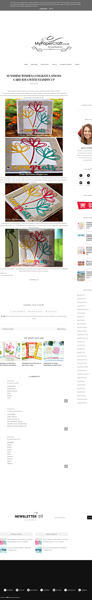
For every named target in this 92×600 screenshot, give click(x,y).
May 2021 (80, 295)
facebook (80, 178)
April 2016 (80, 392)
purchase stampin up (44, 316)
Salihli (9, 452)
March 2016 (80, 395)
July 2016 (80, 381)
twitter (88, 178)
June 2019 (80, 306)
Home (26, 64)
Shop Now (34, 64)
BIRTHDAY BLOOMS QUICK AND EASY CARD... (31, 364)
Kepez (9, 461)
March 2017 (80, 356)
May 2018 (80, 316)
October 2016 (81, 370)
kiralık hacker (11, 389)
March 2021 (80, 298)
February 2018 (81, 327)
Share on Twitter (36, 311)
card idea (24, 316)
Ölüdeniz (10, 463)
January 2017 (81, 363)
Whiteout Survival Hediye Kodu (17, 426)
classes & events (66, 64)
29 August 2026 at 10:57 (13, 439)
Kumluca (9, 459)
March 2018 (80, 324)
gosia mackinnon (32, 316)
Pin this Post (52, 311)
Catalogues (45, 64)
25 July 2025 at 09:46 (13, 383)
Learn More (43, 9)
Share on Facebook (18, 311)
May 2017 (80, 349)
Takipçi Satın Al (12, 417)
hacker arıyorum (12, 391)
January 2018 (81, 331)
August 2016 (80, 377)
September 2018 (82, 309)
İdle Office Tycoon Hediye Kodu (17, 424)
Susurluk (10, 456)
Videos (77, 64)
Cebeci (9, 449)
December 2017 (81, 334)
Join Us (54, 64)
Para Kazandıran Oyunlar (14, 421)
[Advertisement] (46, 17)
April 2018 (80, 320)
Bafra (9, 454)
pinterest (88, 185)
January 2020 (81, 302)
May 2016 (80, 388)
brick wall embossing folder (13, 316)
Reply (66, 400)
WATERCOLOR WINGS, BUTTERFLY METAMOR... (8, 364)
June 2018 (80, 313)
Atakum (9, 445)
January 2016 (81, 403)
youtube (81, 185)
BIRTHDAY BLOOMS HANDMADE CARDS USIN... (53, 364)
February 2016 (81, 399)
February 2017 (81, 359)
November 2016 (81, 367)
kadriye (9, 396)
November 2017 (81, 338)
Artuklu (9, 447)
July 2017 (80, 342)
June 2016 (80, 385)
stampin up (53, 316)
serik (8, 398)
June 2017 (80, 345)
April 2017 (80, 352)
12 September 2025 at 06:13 (15, 411)
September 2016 (82, 374)
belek (9, 393)
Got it (51, 9)
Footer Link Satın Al (13, 419)
